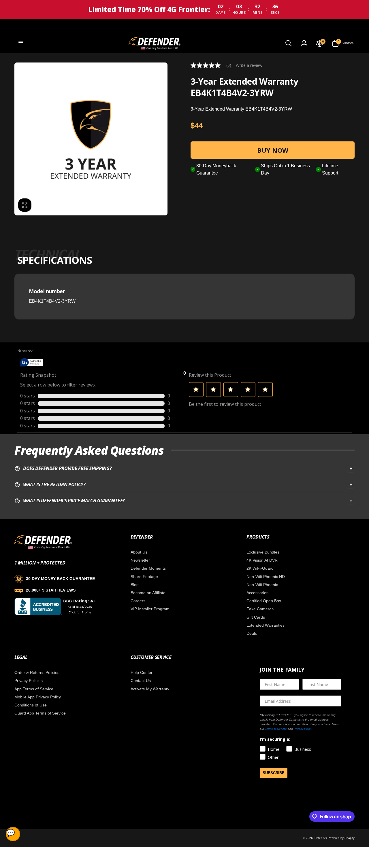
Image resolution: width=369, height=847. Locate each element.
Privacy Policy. (303, 728)
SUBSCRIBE (274, 773)
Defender (321, 838)
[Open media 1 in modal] (90, 138)
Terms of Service (275, 728)
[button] (20, 42)
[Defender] (43, 547)
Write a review (249, 65)
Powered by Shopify (341, 838)
